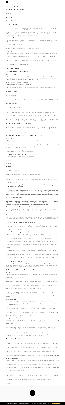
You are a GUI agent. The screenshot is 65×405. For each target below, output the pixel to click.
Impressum (57, 2)
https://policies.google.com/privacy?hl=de (51, 355)
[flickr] (31, 399)
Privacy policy (57, 403)
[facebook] (28, 399)
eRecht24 (10, 383)
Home (46, 2)
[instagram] (34, 399)
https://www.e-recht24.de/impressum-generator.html (18, 64)
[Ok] (63, 403)
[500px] (36, 399)
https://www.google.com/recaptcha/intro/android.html (33, 380)
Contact (51, 2)
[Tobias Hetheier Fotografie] (7, 2)
